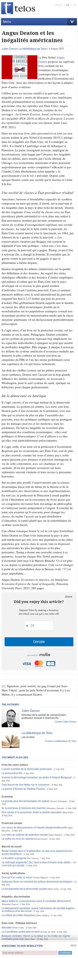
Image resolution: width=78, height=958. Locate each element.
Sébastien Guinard (55, 808)
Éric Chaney (32, 858)
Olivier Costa (18, 928)
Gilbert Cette (53, 889)
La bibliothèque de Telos (33, 48)
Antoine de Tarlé (47, 932)
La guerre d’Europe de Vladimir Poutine (23, 789)
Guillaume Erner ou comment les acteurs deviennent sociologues (37, 881)
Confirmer (65, 952)
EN (67, 5)
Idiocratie (7, 927)
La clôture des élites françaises (18, 915)
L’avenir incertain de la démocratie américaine (27, 769)
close (68, 596)
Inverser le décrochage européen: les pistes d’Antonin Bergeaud (37, 777)
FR (74, 5)
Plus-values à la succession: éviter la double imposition (32, 812)
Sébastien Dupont (10, 904)
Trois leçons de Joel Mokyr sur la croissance (26, 784)
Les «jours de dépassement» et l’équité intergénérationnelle (34, 827)
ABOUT (58, 5)
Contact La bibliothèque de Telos (60, 741)
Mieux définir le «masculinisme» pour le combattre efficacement (36, 901)
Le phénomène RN (12, 773)
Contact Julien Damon (65, 721)
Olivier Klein (67, 812)
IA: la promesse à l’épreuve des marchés (24, 808)
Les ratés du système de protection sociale (25, 834)
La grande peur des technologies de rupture (25, 801)
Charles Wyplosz (40, 877)
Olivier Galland (55, 835)
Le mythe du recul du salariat (17, 838)
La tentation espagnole (14, 858)
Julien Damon (10, 48)
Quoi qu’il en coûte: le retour (17, 877)
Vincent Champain (58, 801)
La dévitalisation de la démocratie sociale (24, 888)
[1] (61, 137)
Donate (39, 642)
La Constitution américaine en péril (21, 931)
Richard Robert (40, 839)
